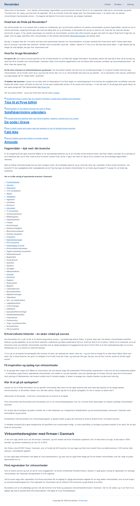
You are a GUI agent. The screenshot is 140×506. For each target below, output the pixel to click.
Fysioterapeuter (13, 182)
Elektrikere (11, 188)
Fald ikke (11, 132)
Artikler (108, 4)
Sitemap (130, 4)
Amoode (11, 142)
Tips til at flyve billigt (20, 102)
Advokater (11, 208)
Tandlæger (11, 196)
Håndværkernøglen (78, 36)
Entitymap (83, 500)
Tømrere (10, 185)
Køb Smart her (43, 87)
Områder (117, 4)
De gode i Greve (16, 122)
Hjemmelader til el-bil (15, 245)
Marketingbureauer (14, 240)
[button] (122, 4)
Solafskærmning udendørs (25, 112)
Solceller (10, 274)
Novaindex (11, 4)
